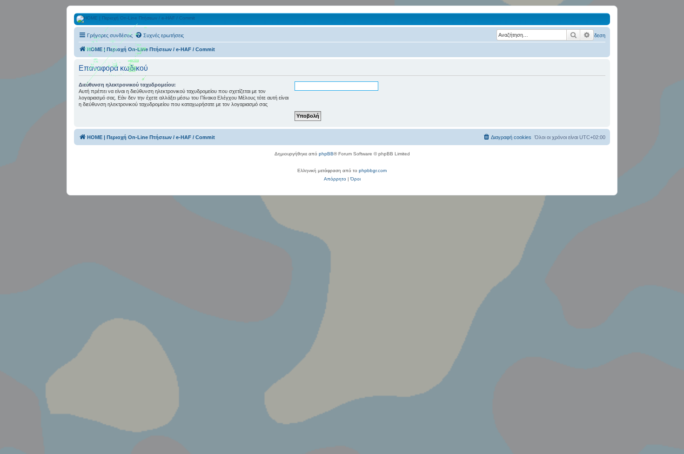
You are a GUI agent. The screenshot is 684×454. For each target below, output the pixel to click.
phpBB (326, 153)
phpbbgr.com (373, 170)
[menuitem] (159, 35)
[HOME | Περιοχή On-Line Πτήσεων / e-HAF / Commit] (116, 57)
